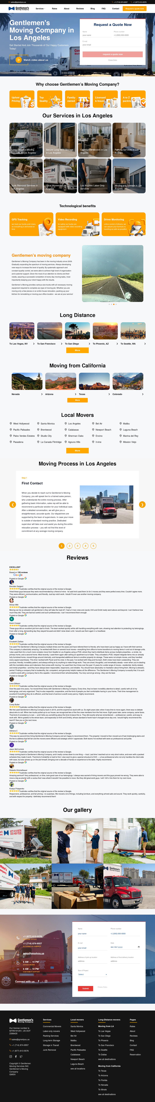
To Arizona (103, 1075)
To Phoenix (103, 1040)
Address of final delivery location (122, 957)
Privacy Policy (112, 60)
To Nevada (103, 1084)
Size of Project (83, 970)
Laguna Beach (77, 1063)
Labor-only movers (51, 1031)
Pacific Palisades (78, 1049)
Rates (54, 8)
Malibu (74, 1040)
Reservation (135, 1054)
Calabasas (75, 1054)
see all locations (78, 1068)
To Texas (102, 1070)
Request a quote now (113, 54)
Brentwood (75, 1045)
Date (112, 943)
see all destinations (107, 1059)
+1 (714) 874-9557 (121, 2)
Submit (85, 989)
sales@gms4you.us (18, 2)
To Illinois (102, 1089)
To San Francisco (106, 1045)
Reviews (80, 8)
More (77, 350)
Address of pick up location (87, 957)
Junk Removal (49, 1049)
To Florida (102, 1080)
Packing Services (51, 1035)
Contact (115, 8)
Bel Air (74, 1035)
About (66, 8)
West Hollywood (78, 1031)
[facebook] (38, 981)
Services (39, 8)
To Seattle (102, 1049)
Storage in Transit (51, 1045)
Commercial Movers (52, 1026)
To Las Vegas (104, 1031)
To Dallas (102, 1054)
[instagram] (46, 981)
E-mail (85, 41)
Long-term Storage (51, 1040)
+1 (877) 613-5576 (139, 2)
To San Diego (104, 1035)
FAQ (103, 8)
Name (85, 31)
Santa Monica (77, 1026)
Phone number (119, 31)
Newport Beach (78, 1059)
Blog (93, 8)
